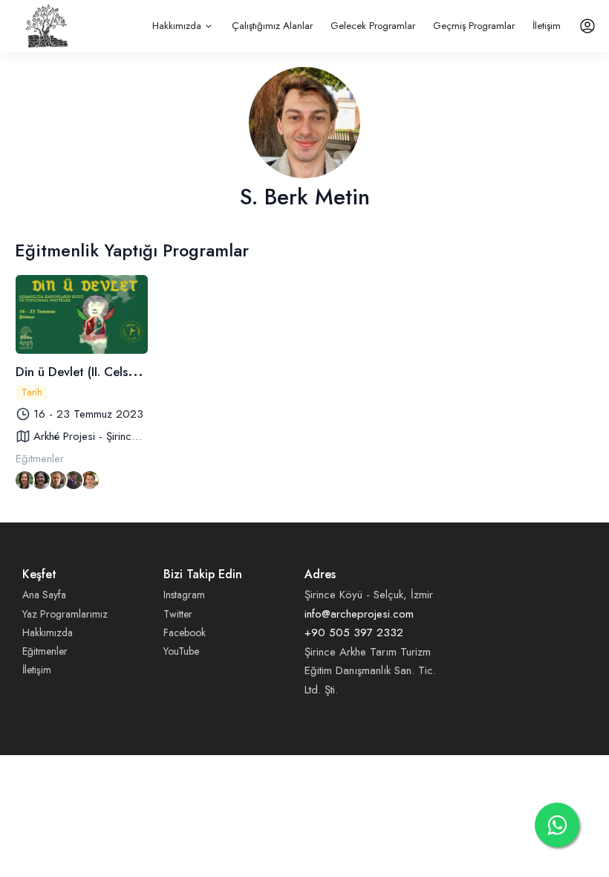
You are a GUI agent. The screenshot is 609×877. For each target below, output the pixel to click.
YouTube (181, 651)
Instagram (184, 594)
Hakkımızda (176, 26)
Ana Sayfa (44, 594)
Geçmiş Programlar (474, 26)
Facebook (184, 632)
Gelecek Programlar (372, 26)
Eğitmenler (45, 651)
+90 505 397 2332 (353, 632)
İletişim (547, 26)
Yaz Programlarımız (65, 613)
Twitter (177, 613)
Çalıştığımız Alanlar (272, 26)
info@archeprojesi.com (359, 614)
